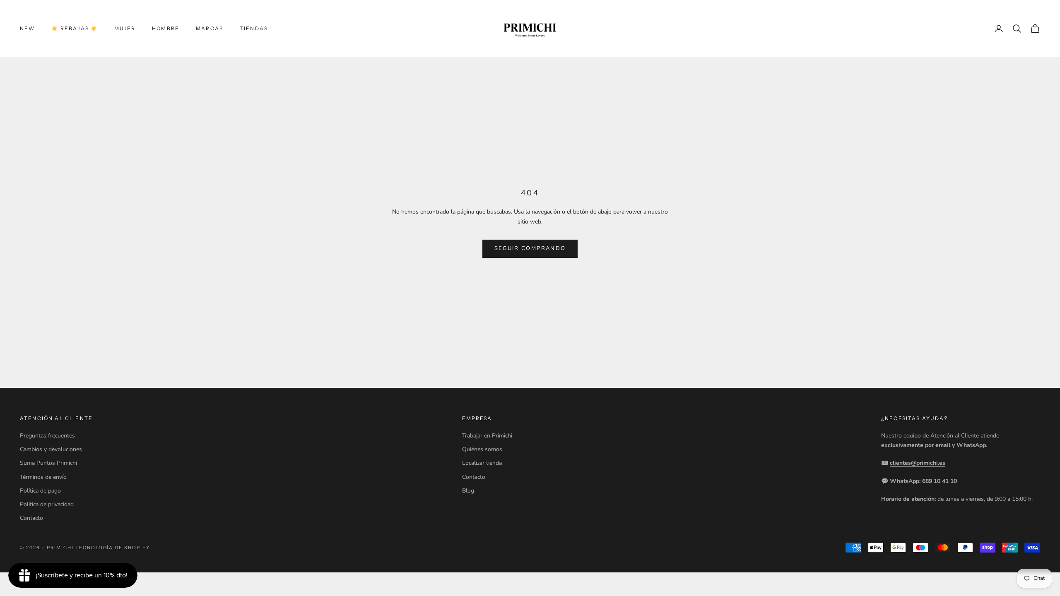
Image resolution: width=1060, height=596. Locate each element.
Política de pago (40, 491)
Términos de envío (43, 477)
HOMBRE (165, 28)
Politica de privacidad (47, 504)
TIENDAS (254, 28)
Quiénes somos (482, 449)
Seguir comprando (530, 248)
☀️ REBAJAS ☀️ (74, 28)
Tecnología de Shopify (112, 547)
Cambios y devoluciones (51, 449)
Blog (468, 491)
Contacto (31, 518)
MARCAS (209, 28)
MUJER (124, 28)
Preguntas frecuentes (47, 436)
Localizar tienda (482, 463)
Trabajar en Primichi (487, 436)
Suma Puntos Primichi (48, 463)
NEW (27, 28)
